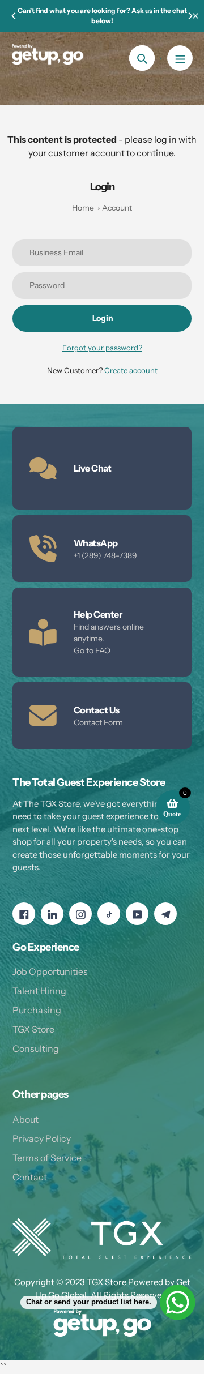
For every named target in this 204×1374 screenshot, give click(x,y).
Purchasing (36, 1010)
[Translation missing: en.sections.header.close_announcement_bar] (195, 16)
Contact (29, 1177)
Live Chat (93, 468)
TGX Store (33, 1029)
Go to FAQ (92, 650)
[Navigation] (180, 58)
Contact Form (98, 722)
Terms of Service (47, 1157)
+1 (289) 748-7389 (105, 555)
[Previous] (14, 16)
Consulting (35, 1048)
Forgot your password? (102, 347)
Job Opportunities (50, 971)
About (25, 1119)
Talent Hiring (39, 990)
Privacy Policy (41, 1138)
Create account (131, 370)
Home (83, 208)
